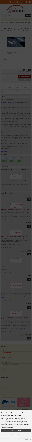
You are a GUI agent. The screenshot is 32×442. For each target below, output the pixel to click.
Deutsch (3, 438)
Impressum (28, 439)
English (9, 438)
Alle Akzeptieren (16, 430)
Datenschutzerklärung (23, 438)
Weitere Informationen (16, 434)
